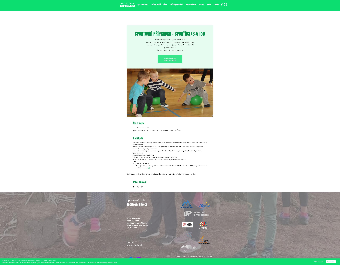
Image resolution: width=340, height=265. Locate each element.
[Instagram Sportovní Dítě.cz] (225, 4)
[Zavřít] (338, 262)
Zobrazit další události (170, 60)
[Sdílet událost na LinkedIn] (142, 186)
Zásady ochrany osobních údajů (107, 263)
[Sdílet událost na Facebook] (133, 186)
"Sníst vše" (330, 262)
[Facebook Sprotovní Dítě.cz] (222, 4)
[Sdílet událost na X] (138, 186)
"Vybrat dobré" (318, 262)
